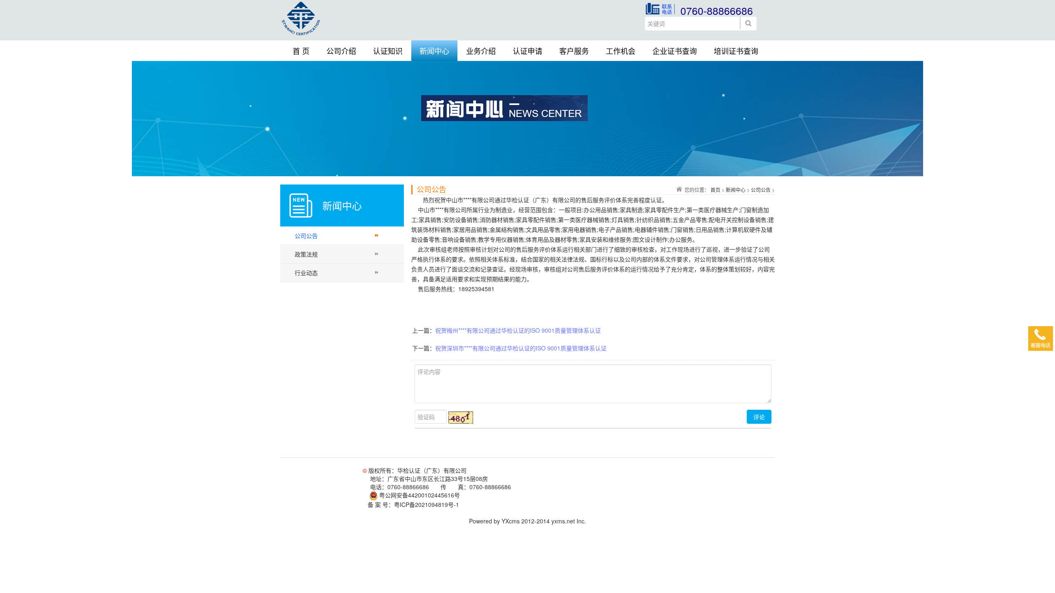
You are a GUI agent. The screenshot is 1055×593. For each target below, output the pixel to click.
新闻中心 (434, 50)
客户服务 (574, 50)
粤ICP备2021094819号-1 (426, 504)
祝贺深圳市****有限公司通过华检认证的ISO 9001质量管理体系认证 (521, 348)
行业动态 (306, 272)
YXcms (511, 521)
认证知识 (388, 50)
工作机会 (620, 50)
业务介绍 (481, 50)
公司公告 (306, 235)
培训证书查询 (736, 50)
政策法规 (306, 254)
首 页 (301, 50)
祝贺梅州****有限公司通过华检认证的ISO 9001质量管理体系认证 (518, 330)
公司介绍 (341, 50)
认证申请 (527, 50)
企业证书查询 (674, 50)
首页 (715, 189)
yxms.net (563, 521)
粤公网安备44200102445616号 (418, 495)
